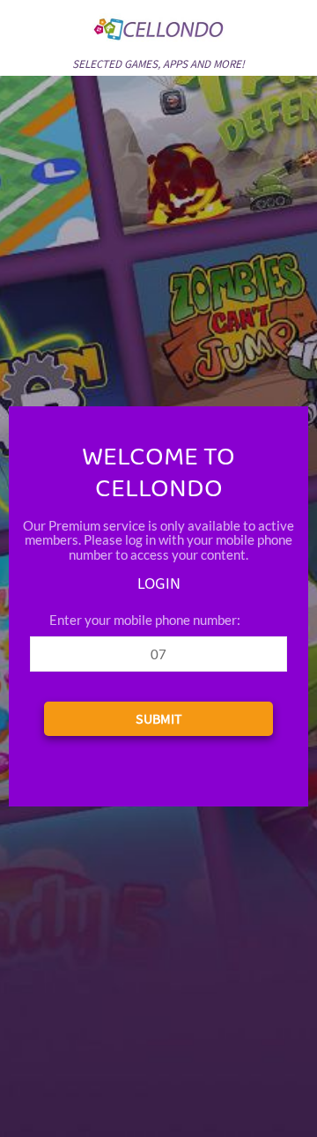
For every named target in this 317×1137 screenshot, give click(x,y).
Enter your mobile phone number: (144, 620)
